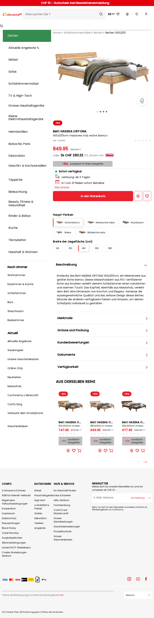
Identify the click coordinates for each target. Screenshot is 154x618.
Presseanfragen (11, 523)
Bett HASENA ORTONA (74, 423)
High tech (39, 500)
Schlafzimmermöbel (77, 33)
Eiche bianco (72, 222)
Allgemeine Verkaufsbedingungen (15, 502)
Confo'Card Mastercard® (61, 511)
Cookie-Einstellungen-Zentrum (15, 554)
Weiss (67, 232)
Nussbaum (137, 222)
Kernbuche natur (105, 222)
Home (57, 33)
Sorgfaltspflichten (12, 537)
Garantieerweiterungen (67, 526)
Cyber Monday (10, 532)
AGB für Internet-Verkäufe (16, 495)
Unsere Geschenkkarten (63, 538)
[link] (146, 14)
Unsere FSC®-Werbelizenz (16, 547)
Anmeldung (138, 497)
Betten (98, 33)
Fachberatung (62, 505)
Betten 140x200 (116, 33)
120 (70, 248)
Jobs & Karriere (62, 495)
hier (61, 595)
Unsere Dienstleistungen (63, 520)
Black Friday (9, 528)
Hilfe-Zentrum (61, 500)
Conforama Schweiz (14, 490)
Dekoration (40, 518)
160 (97, 248)
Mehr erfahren (62, 187)
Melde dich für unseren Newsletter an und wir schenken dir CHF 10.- (117, 488)
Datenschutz (9, 518)
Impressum (8, 513)
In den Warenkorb (93, 196)
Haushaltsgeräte (44, 495)
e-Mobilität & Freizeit (41, 507)
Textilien (38, 523)
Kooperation (9, 508)
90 (57, 248)
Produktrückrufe (62, 531)
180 (110, 248)
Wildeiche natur (96, 232)
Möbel (37, 490)
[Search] (101, 14)
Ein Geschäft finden (65, 490)
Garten (38, 513)
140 (84, 248)
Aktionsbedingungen (14, 542)
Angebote (39, 528)
